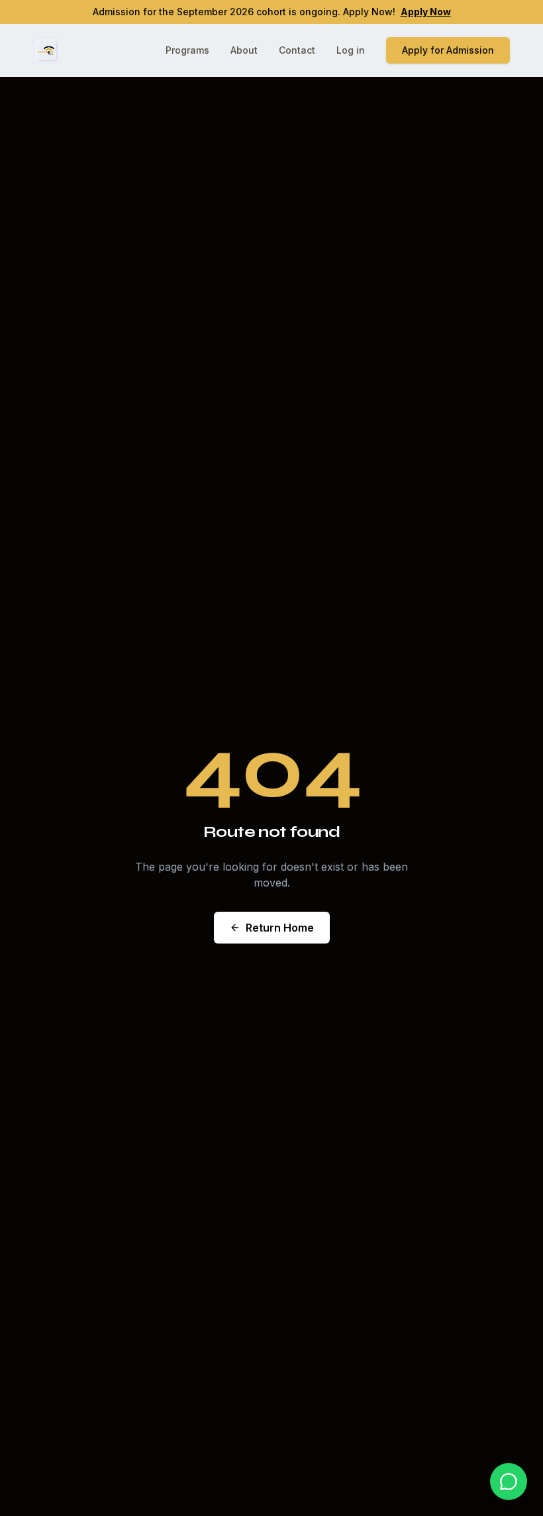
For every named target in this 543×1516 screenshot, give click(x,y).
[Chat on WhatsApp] (508, 1481)
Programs (187, 50)
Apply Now (426, 11)
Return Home (280, 927)
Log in (350, 50)
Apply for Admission (448, 50)
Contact (297, 50)
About (244, 50)
